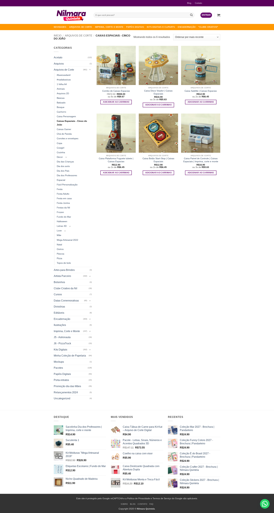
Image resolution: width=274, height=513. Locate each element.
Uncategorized (62, 398)
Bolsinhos (59, 282)
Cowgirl (60, 148)
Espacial (61, 180)
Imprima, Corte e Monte (109, 27)
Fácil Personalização (67, 184)
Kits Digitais (60, 349)
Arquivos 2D (63, 93)
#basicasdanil (63, 75)
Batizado (61, 102)
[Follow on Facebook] (207, 3)
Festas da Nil (63, 207)
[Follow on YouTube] (217, 3)
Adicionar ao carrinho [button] (116, 102)
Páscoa (60, 253)
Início (57, 35)
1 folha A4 (62, 84)
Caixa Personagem (66, 116)
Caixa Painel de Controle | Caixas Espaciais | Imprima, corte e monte (200, 160)
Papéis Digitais (135, 27)
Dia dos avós (63, 166)
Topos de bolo (64, 263)
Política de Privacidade (138, 498)
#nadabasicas (64, 79)
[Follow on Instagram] (212, 3)
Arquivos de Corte (78, 35)
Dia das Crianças (65, 161)
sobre (124, 504)
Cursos (58, 294)
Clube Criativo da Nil (65, 288)
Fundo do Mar (64, 217)
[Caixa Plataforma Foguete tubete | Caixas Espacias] (116, 133)
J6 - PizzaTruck (62, 343)
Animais (61, 89)
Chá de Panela (64, 134)
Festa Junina (63, 203)
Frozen (60, 212)
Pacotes (58, 367)
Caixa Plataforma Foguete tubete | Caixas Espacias (116, 160)
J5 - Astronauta (62, 337)
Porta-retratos (61, 380)
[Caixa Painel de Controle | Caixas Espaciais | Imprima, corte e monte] (200, 133)
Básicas (61, 98)
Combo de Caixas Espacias (116, 91)
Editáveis (59, 312)
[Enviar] (191, 15)
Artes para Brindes (64, 270)
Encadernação (187, 27)
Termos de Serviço (162, 498)
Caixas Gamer (64, 129)
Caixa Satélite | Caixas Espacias (201, 91)
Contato (198, 3)
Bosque (60, 107)
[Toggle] (90, 70)
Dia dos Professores (67, 175)
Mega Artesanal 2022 (67, 240)
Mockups (59, 361)
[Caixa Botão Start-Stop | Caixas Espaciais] (158, 133)
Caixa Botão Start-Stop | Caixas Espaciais (158, 160)
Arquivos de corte (80, 27)
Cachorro (61, 112)
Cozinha (61, 152)
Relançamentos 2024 (66, 392)
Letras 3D (62, 226)
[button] (206, 15)
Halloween (62, 221)
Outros (60, 249)
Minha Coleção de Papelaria (70, 355)
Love (59, 230)
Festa (59, 189)
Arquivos (59, 63)
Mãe (59, 235)
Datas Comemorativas (66, 300)
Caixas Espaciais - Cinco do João (72, 123)
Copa (59, 143)
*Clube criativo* (208, 27)
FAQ (151, 504)
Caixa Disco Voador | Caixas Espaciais (158, 92)
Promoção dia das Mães (67, 386)
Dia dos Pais (63, 171)
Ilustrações (60, 325)
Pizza (59, 258)
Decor (60, 157)
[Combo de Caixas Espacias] (116, 65)
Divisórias (59, 306)
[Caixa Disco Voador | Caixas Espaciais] (158, 65)
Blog (189, 3)
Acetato (58, 57)
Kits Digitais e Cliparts (161, 27)
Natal (59, 244)
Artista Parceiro (62, 276)
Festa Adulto (63, 194)
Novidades (60, 27)
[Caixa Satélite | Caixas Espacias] (200, 65)
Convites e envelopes (67, 138)
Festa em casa (64, 198)
